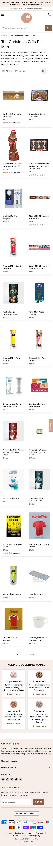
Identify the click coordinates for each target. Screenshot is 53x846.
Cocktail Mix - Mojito (12, 594)
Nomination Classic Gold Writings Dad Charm (38, 452)
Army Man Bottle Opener (36, 313)
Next (32, 654)
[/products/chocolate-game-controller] (39, 95)
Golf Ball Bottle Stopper (10, 217)
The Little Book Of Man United (39, 545)
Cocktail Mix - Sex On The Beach (12, 267)
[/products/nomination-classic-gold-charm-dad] (39, 431)
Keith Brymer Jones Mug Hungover (38, 639)
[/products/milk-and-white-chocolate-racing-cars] (39, 145)
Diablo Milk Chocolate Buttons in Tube (39, 267)
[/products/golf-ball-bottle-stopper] (13, 197)
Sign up (38, 801)
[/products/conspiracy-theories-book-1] (13, 526)
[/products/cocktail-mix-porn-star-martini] (39, 339)
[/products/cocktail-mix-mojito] (13, 575)
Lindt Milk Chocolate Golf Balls (12, 115)
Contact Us (19, 833)
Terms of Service (19, 835)
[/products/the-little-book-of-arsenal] (13, 619)
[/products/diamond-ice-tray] (13, 479)
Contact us (15, 9)
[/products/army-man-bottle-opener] (39, 293)
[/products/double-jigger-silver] (13, 385)
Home (4, 36)
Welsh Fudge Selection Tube (10, 313)
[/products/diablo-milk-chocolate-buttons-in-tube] (39, 247)
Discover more (13, 694)
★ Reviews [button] (51, 425)
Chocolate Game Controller (37, 115)
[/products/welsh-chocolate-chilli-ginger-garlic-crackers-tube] (13, 431)
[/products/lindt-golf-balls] (13, 95)
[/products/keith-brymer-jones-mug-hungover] (39, 619)
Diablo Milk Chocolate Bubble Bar (39, 217)
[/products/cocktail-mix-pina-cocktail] (13, 339)
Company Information (35, 833)
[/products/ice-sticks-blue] (39, 575)
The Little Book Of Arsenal (11, 639)
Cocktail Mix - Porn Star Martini (37, 359)
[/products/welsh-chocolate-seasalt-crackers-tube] (39, 479)
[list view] (49, 71)
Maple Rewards (27, 9)
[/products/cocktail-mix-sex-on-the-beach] (13, 247)
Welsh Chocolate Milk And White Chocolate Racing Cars (39, 166)
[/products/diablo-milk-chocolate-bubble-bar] (39, 197)
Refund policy (34, 835)
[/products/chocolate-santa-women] (13, 145)
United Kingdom (25, 813)
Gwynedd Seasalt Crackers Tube (37, 499)
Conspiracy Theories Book (12, 545)
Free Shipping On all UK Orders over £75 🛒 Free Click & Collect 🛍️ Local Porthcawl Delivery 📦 (26, 3)
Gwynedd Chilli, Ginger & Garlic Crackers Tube (13, 452)
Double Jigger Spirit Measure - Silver (12, 405)
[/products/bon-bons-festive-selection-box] (39, 385)
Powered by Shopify (26, 841)
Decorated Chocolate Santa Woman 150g (13, 165)
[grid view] (43, 71)
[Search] (48, 28)
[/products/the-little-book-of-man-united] (39, 526)
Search (9, 833)
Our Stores (38, 9)
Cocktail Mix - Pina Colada (11, 359)
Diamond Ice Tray (11, 498)
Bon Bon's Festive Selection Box (37, 405)
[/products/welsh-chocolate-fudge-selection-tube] (13, 293)
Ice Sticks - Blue (36, 594)
